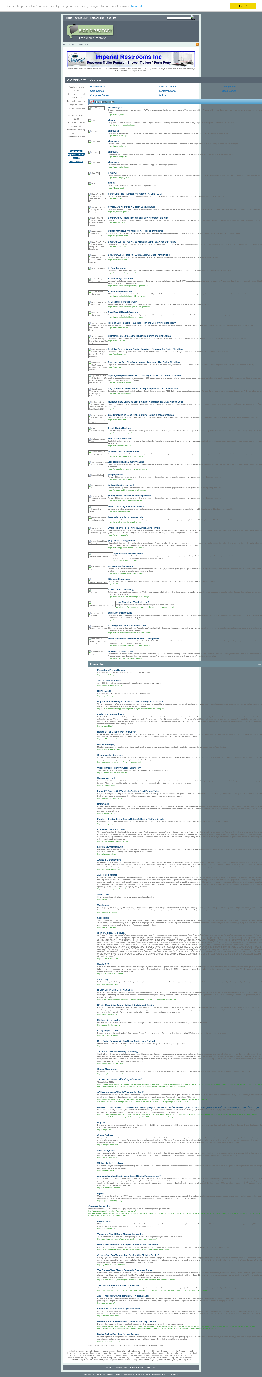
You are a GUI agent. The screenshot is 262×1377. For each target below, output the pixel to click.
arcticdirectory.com (72, 1353)
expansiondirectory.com (120, 1360)
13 (121, 1345)
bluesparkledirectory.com (93, 1355)
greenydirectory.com (161, 1360)
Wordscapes (103, 905)
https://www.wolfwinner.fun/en (128, 553)
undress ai (113, 131)
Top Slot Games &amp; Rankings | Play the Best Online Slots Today (142, 323)
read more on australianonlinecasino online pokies (133, 638)
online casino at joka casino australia (126, 506)
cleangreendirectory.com (161, 1355)
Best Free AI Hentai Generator (123, 312)
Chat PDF (113, 173)
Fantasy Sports (167, 91)
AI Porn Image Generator (120, 278)
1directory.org (167, 1351)
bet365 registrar (116, 107)
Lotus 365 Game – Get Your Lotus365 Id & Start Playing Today (128, 791)
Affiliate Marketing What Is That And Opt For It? (121, 1092)
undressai (113, 152)
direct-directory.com (183, 1357)
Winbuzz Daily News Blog (110, 1163)
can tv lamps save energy (121, 589)
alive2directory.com (183, 1351)
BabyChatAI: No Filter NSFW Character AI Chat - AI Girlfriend (139, 255)
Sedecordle (103, 918)
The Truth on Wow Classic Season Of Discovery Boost (124, 1270)
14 (124, 1345)
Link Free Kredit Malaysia (110, 847)
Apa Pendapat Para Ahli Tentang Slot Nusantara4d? (123, 1296)
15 (126, 1345)
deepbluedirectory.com (145, 1357)
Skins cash (103, 894)
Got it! (243, 6)
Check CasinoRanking (119, 428)
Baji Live (101, 1122)
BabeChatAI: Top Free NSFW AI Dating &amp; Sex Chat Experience (142, 242)
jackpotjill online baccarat (121, 485)
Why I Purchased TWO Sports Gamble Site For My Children (126, 1321)
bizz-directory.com (131, 1353)
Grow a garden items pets (110, 755)
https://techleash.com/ (119, 579)
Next (143, 1345)
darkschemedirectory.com (105, 1357)
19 (137, 1345)
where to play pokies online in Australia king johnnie (134, 528)
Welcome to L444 (106, 778)
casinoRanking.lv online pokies (123, 451)
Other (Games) (229, 86)
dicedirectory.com (165, 1357)
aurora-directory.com (92, 1353)
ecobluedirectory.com (99, 1360)
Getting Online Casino (99, 1206)
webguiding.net (137, 1351)
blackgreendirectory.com (176, 1353)
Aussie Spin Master (107, 875)
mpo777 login (104, 1221)
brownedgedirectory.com (117, 1355)
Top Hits (111, 18)
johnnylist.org (123, 1351)
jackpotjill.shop (115, 474)
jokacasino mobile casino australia (125, 517)
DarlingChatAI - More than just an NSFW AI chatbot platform (138, 218)
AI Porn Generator (117, 268)
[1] (98, 1345)
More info (137, 6)
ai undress (113, 141)
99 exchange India (106, 1150)
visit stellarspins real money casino (126, 462)
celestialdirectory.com (139, 1355)
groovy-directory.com (181, 1360)
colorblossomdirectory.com (80, 1357)
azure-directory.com (111, 1353)
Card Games (97, 91)
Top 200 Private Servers (109, 680)
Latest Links (97, 18)
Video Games (229, 91)
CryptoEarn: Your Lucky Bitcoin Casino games (131, 207)
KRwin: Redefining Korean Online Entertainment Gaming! (126, 1005)
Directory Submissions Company (108, 1374)
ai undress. (113, 162)
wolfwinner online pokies (120, 566)
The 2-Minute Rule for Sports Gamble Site (118, 1285)
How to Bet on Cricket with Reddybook (116, 732)
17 (132, 1345)
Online (162, 95)
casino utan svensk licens (110, 714)
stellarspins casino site (120, 438)
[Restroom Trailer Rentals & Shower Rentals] (131, 67)
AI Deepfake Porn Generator (122, 302)
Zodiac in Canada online (109, 860)
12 (118, 1345)
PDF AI (111, 183)
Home (69, 18)
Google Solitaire (105, 1135)
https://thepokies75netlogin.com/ (132, 602)
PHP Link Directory (170, 1374)
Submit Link (81, 18)
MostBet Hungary (106, 744)
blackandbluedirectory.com (152, 1353)
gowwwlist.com (108, 1351)
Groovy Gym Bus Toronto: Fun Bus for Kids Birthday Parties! (128, 1255)
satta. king (102, 979)
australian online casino (120, 613)
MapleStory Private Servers (111, 670)
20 (140, 1345)
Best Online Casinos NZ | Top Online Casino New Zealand (126, 1041)
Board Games (97, 86)
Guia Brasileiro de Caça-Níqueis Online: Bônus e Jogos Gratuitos (141, 415)
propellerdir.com (93, 1351)
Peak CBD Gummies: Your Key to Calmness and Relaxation (127, 1244)
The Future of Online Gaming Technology (117, 1051)
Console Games (167, 86)
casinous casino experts (120, 651)
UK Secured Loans (142, 1374)
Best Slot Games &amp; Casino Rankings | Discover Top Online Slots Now (145, 349)
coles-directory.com (183, 1355)
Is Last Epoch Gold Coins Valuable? (115, 990)
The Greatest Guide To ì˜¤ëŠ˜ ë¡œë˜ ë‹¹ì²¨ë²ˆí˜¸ (119, 1079)
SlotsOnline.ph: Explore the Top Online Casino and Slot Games (139, 336)
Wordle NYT (103, 964)
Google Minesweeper (108, 1069)
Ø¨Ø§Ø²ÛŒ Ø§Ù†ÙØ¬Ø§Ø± (111, 933)
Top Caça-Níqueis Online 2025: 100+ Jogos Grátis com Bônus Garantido (144, 375)
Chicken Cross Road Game (111, 829)
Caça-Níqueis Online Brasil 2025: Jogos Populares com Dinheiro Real (143, 388)
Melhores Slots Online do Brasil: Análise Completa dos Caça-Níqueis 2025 (145, 402)
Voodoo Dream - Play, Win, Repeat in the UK (119, 768)
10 (113, 1345)
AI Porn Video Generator (120, 291)
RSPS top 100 (104, 691)
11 (116, 1345)
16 (129, 1345)
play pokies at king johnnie (121, 540)
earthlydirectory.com (79, 1360)
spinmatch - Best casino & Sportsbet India (118, 1308)
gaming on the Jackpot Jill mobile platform (129, 495)
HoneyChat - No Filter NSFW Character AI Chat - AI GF (135, 194)
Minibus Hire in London (108, 1020)
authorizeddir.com (76, 1351)
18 (134, 1345)
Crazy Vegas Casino (107, 1030)
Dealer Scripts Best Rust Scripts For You (118, 1334)
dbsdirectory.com (126, 1357)
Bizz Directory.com (71, 44)
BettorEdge (103, 804)
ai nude (111, 120)
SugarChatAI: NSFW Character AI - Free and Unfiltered (135, 231)
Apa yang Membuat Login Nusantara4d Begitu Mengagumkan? (129, 1176)
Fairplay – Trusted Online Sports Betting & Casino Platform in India (130, 819)
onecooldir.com (152, 1351)
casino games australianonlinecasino (127, 625)
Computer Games (99, 95)
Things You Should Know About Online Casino (120, 1234)
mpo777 (101, 1193)
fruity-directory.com (141, 1360)
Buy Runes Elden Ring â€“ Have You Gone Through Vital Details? (130, 701)
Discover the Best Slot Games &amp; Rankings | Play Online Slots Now (144, 362)
